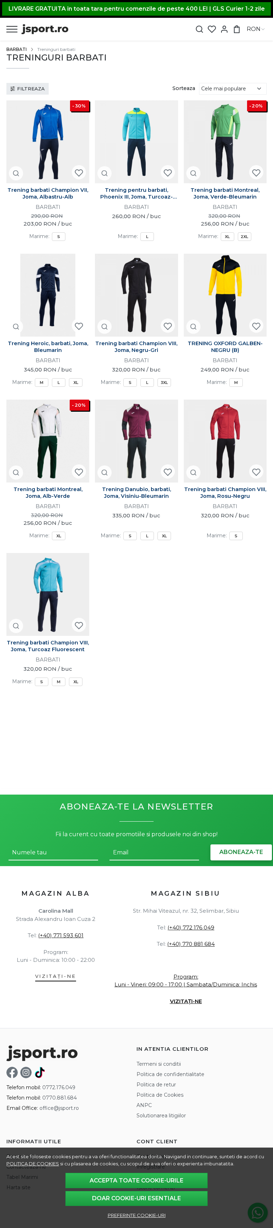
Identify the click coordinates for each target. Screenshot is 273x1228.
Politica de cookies (32, 1163)
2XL (244, 236)
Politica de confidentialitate (170, 1074)
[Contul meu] (224, 29)
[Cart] (236, 29)
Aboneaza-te (241, 852)
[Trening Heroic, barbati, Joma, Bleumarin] (47, 295)
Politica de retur (156, 1084)
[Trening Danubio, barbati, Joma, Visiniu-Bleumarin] (136, 441)
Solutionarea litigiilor (161, 1115)
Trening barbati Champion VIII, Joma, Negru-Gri (136, 346)
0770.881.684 (59, 1098)
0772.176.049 (58, 1087)
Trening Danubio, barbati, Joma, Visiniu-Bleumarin (136, 492)
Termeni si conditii (158, 1064)
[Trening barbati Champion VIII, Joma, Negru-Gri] (136, 295)
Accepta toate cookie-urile (136, 1180)
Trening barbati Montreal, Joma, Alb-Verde (48, 492)
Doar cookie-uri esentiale (136, 1198)
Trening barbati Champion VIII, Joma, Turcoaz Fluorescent (48, 646)
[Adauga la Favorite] (79, 173)
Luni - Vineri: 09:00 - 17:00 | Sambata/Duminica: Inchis (185, 984)
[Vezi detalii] (16, 173)
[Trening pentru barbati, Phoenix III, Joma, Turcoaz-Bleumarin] (136, 141)
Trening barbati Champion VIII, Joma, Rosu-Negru (225, 492)
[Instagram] (27, 1072)
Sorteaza (183, 88)
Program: (185, 976)
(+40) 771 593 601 (61, 935)
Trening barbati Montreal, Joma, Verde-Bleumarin (225, 193)
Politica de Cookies (159, 1095)
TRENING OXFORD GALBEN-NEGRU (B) (225, 346)
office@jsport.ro (59, 1108)
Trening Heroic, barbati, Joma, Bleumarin (48, 346)
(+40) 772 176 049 (190, 927)
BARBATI (16, 49)
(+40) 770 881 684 (191, 943)
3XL (164, 382)
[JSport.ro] (44, 29)
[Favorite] (212, 29)
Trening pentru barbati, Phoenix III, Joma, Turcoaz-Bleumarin (136, 193)
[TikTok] (41, 1072)
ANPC (144, 1105)
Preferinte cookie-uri (137, 1215)
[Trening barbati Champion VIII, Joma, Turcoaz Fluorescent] (47, 594)
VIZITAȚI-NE (55, 976)
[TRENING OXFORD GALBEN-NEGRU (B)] (225, 295)
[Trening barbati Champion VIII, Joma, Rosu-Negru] (225, 441)
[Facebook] (13, 1072)
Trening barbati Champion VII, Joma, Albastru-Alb (47, 193)
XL (227, 236)
